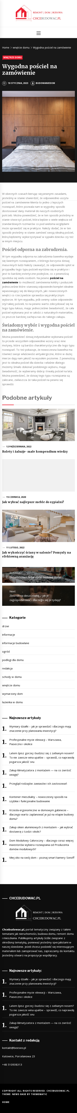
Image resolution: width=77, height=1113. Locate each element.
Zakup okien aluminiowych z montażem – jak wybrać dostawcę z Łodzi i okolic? (41, 829)
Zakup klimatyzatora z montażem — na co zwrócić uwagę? (40, 772)
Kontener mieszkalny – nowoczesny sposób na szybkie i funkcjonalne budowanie (38, 799)
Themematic (39, 1094)
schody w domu (12, 677)
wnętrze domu (12, 57)
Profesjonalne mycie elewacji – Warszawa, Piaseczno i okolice (35, 742)
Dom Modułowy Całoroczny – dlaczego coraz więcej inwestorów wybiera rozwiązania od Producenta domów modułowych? (41, 845)
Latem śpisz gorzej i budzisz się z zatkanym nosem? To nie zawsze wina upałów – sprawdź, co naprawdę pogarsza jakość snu (41, 757)
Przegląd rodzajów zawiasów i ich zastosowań (38, 783)
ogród (6, 651)
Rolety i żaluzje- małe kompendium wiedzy (35, 451)
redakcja (7, 668)
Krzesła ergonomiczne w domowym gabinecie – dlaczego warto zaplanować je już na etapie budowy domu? (41, 814)
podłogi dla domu (13, 660)
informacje (8, 634)
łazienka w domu (12, 702)
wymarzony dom (12, 693)
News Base (19, 1094)
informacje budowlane (15, 643)
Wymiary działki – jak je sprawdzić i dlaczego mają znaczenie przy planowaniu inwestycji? (40, 728)
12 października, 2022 (19, 446)
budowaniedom (45, 83)
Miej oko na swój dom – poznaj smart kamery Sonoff (41, 857)
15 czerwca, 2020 (16, 497)
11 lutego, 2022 (15, 547)
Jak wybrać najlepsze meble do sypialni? (33, 502)
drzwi (5, 626)
